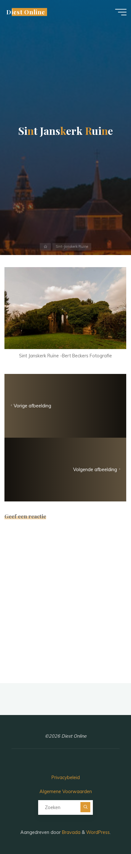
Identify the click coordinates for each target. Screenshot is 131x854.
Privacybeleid (66, 777)
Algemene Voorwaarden (65, 791)
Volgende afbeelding (95, 469)
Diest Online (25, 12)
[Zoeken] (85, 807)
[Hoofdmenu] (121, 12)
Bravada (70, 832)
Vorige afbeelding (32, 406)
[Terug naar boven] (106, 829)
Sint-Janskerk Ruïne (72, 247)
